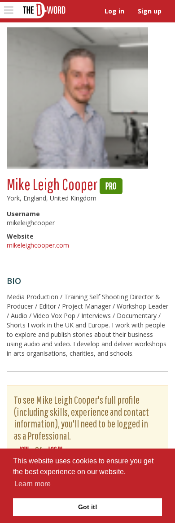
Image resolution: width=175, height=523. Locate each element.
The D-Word (43, 10)
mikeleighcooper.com (38, 245)
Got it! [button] (87, 506)
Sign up (150, 11)
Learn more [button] (32, 484)
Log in (114, 11)
